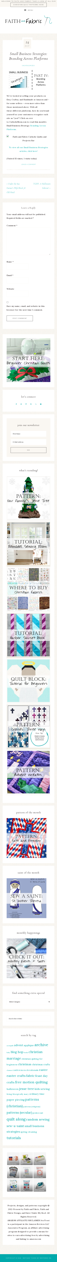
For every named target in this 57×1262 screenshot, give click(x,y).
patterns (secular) (19, 1112)
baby (8, 1052)
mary (26, 1094)
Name (10, 262)
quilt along (16, 1119)
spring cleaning (29, 1132)
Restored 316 (45, 1258)
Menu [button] (30, 10)
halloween (13, 1089)
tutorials (14, 1138)
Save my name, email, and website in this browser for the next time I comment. (26, 308)
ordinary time (36, 1094)
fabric (30, 1076)
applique (29, 1045)
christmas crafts (41, 1064)
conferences (19, 1070)
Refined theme (30, 1258)
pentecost (38, 1113)
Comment (12, 225)
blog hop (17, 1052)
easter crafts (16, 1076)
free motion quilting (31, 1082)
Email (10, 275)
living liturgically (15, 1094)
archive (41, 1044)
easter (43, 1070)
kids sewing (42, 1089)
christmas (24, 1064)
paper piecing (16, 1099)
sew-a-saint (15, 1126)
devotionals (32, 1070)
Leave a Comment (28, 164)
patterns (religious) (31, 1107)
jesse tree (26, 1089)
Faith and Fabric (28, 22)
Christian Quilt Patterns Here (28, 5)
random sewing (38, 1119)
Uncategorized (28, 65)
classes (9, 1070)
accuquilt (10, 1046)
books (26, 1052)
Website (10, 289)
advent (18, 1045)
